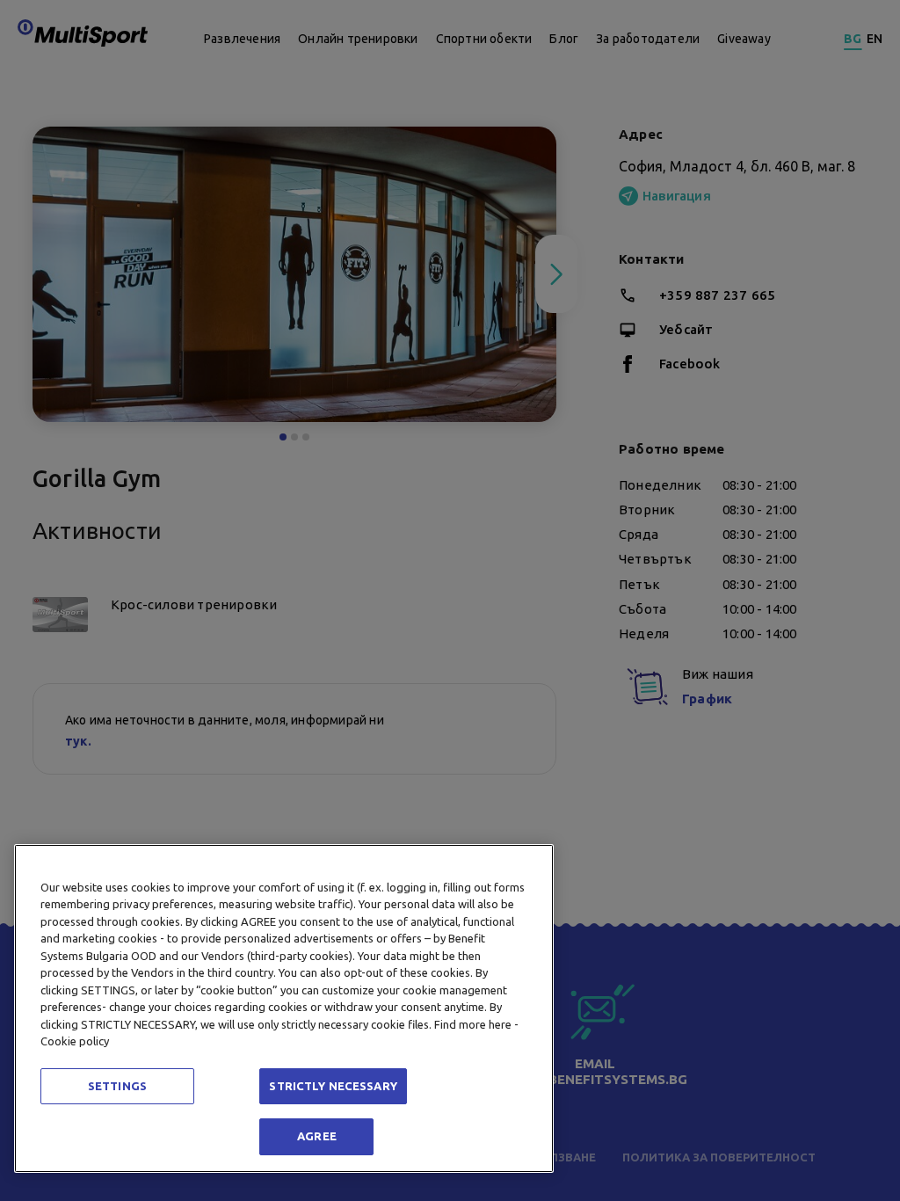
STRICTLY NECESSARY (332, 1086)
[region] (284, 1008)
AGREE (317, 1136)
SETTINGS (117, 1086)
